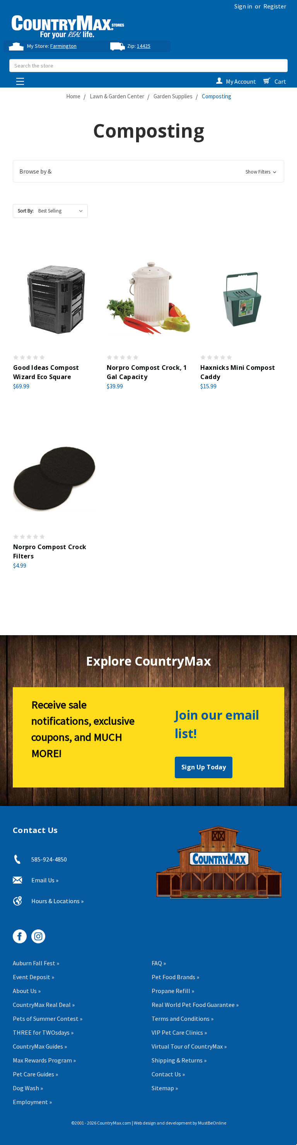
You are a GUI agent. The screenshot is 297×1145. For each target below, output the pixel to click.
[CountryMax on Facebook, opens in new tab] (17, 933)
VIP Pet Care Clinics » (179, 1032)
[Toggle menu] (18, 79)
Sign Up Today (203, 767)
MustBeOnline (212, 1123)
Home (73, 96)
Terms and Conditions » (182, 1018)
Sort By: (26, 210)
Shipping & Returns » (179, 1060)
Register (274, 6)
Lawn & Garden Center (117, 96)
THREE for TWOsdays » (43, 1032)
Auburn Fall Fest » (36, 963)
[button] (148, 171)
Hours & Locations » (57, 901)
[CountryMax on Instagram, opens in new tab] (35, 933)
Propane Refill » (173, 991)
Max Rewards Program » (44, 1060)
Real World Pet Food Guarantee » (195, 1004)
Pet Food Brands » (175, 977)
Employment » (32, 1102)
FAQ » (159, 963)
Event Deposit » (33, 977)
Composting (216, 96)
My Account (241, 81)
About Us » (27, 991)
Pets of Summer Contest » (47, 1018)
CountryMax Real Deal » (44, 1004)
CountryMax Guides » (40, 1046)
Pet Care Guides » (35, 1074)
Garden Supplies (173, 96)
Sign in (243, 6)
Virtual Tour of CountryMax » (189, 1046)
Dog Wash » (28, 1088)
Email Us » (44, 880)
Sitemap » (165, 1088)
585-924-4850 (49, 859)
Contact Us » (168, 1074)
